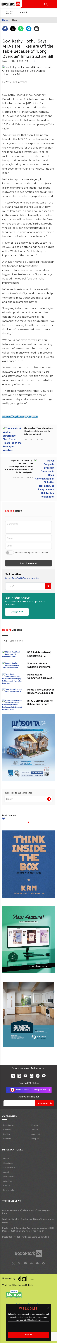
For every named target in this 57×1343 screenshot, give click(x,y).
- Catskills (6, 1139)
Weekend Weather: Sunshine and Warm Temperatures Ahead (39, 667)
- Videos (34, 1130)
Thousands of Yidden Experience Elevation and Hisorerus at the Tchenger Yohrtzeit (38, 431)
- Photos (34, 1125)
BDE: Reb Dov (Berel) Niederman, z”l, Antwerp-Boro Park (39, 655)
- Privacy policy (8, 1190)
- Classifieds (7, 1163)
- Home (5, 1158)
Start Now (17, 612)
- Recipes (34, 1139)
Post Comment (28, 563)
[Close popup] (48, 1307)
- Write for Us (8, 1176)
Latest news (16, 640)
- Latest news (8, 1125)
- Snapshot (35, 1134)
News (14, 20)
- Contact (6, 1185)
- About (5, 1172)
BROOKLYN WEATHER (26, 12)
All (5, 640)
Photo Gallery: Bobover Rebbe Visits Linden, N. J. (40, 693)
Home (5, 20)
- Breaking (6, 1130)
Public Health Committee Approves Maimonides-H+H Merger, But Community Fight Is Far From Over (28, 1229)
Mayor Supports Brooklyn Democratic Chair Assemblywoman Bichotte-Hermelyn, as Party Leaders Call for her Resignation (19, 466)
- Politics (6, 1134)
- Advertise (7, 1181)
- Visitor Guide (8, 1167)
